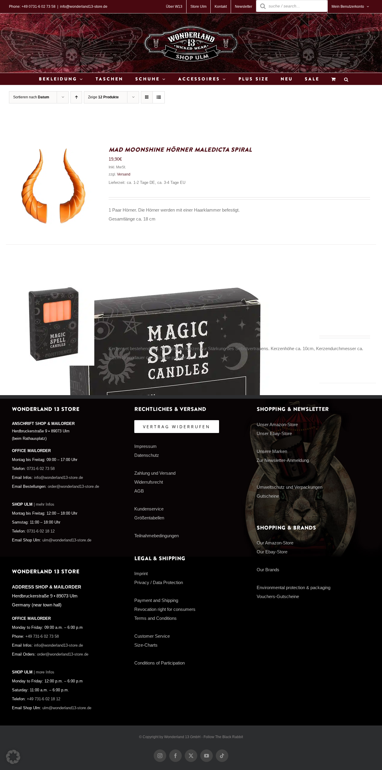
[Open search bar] (346, 79)
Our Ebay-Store (272, 551)
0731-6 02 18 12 (41, 531)
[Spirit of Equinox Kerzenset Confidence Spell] (53, 287)
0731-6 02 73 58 (41, 469)
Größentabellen (149, 517)
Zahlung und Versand (154, 473)
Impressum (145, 446)
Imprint (141, 573)
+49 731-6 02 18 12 (43, 699)
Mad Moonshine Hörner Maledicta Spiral (180, 150)
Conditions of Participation (159, 662)
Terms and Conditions (155, 618)
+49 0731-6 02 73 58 (38, 6)
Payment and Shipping (156, 600)
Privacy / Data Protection (158, 582)
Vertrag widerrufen (176, 426)
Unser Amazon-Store (277, 424)
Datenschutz (146, 455)
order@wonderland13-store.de (73, 487)
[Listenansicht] (158, 97)
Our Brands (268, 569)
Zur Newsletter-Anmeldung (283, 460)
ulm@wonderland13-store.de (66, 540)
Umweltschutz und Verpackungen (289, 487)
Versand (123, 174)
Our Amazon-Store (275, 542)
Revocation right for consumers (164, 609)
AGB (139, 490)
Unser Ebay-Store (274, 433)
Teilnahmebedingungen (156, 535)
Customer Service (152, 636)
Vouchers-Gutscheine (278, 596)
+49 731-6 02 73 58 (42, 636)
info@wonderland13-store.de (83, 6)
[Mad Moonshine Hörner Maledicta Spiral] (53, 149)
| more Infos (44, 672)
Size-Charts (146, 645)
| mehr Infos (44, 504)
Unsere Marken (272, 451)
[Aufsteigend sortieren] (76, 97)
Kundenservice (149, 508)
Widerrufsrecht (148, 482)
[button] (13, 757)
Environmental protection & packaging (293, 587)
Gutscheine (268, 496)
